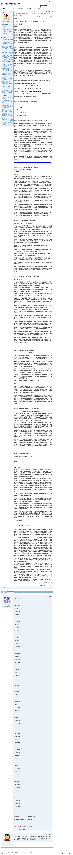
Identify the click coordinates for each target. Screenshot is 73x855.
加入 (65, 853)
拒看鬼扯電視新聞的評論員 (8, 3)
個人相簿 (21, 8)
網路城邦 (52, 1)
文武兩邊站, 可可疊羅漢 (7, 31)
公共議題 (50, 582)
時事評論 (46, 582)
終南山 (4, 26)
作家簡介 (38, 8)
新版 (19, 3)
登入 (63, 853)
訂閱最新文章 (22, 6)
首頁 (5, 8)
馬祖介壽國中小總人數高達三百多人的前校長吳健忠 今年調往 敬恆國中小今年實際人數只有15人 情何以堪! (7, 42)
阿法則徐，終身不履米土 (7, 29)
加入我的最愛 (16, 6)
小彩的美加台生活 (6, 33)
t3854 (7, 842)
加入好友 (4, 6)
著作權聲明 (22, 852)
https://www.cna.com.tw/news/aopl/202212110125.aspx (27, 91)
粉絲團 (3, 853)
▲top (53, 849)
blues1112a (5, 34)
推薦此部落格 (9, 6)
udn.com (52, 851)
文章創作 (12, 8)
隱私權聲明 (27, 852)
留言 (5, 606)
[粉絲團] (1, 853)
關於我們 (8, 852)
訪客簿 (29, 8)
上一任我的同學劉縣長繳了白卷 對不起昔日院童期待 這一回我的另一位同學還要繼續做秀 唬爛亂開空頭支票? (7, 49)
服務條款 (17, 852)
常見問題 (12, 852)
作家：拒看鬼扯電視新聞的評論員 (9, 4)
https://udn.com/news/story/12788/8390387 (24, 83)
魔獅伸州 (7, 604)
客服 (31, 852)
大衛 (3, 28)
